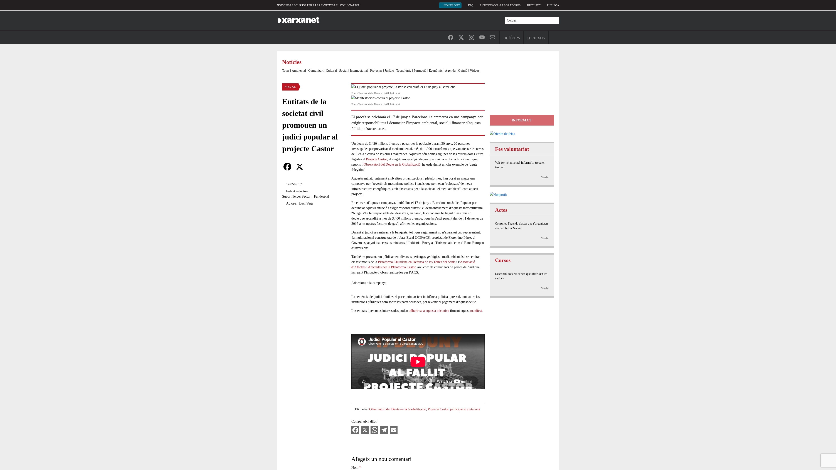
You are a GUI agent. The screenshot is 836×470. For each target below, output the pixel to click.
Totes (285, 70)
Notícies (511, 37)
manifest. (476, 310)
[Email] (394, 429)
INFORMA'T (522, 120)
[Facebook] (287, 166)
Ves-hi (545, 177)
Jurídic (389, 70)
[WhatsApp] (374, 429)
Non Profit (452, 5)
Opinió (462, 70)
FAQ (470, 5)
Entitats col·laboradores (500, 5)
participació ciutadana (465, 409)
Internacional (359, 70)
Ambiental (299, 70)
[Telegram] (384, 429)
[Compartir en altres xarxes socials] (312, 166)
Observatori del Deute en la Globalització (392, 164)
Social (343, 70)
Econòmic (436, 70)
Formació (420, 70)
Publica (553, 5)
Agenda (450, 70)
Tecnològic (403, 70)
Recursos (536, 37)
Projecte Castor (376, 159)
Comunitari (316, 70)
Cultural (331, 70)
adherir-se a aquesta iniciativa (429, 310)
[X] (299, 166)
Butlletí (534, 5)
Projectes (376, 70)
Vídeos (474, 70)
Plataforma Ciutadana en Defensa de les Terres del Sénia (416, 262)
